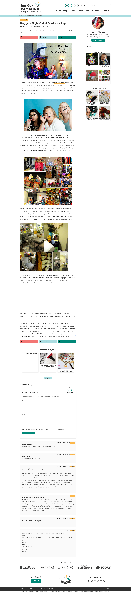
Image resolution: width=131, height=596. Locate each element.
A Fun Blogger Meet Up (30, 353)
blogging (24, 19)
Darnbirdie (26, 444)
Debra (24, 456)
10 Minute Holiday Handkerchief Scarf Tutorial (104, 67)
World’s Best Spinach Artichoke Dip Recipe (104, 103)
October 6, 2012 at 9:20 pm (63, 518)
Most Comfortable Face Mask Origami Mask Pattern (92, 103)
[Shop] (84, 5)
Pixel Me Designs (54, 588)
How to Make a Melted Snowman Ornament (92, 82)
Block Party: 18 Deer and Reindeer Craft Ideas (104, 82)
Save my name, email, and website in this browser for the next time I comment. (43, 429)
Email (24, 421)
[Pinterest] (69, 5)
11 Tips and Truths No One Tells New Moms (92, 119)
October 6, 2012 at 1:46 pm (63, 454)
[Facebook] (66, 5)
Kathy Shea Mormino (29, 532)
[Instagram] (72, 5)
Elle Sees (25, 468)
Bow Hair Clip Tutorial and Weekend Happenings (48, 365)
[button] (73, 45)
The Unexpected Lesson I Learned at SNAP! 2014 (65, 370)
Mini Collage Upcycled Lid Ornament (92, 66)
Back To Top (109, 588)
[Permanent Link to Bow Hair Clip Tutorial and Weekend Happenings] (48, 363)
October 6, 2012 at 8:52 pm (63, 495)
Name (24, 414)
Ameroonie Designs (42, 135)
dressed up (25, 336)
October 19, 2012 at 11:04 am (63, 530)
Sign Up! (36, 581)
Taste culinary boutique (58, 216)
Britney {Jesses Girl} (29, 520)
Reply (73, 442)
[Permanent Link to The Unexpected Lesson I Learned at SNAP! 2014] (66, 368)
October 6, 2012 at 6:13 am (63, 442)
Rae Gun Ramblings (31, 7)
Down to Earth (53, 275)
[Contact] (81, 5)
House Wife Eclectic (63, 135)
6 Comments (48, 26)
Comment (25, 400)
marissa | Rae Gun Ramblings (32, 497)
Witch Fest (65, 323)
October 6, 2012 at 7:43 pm (63, 466)
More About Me (98, 40)
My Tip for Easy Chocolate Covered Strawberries (104, 119)
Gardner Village (59, 83)
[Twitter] (78, 5)
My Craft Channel (58, 137)
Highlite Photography (36, 150)
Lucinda (72, 316)
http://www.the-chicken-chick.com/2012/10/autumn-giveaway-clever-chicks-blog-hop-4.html (47, 537)
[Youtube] (75, 5)
